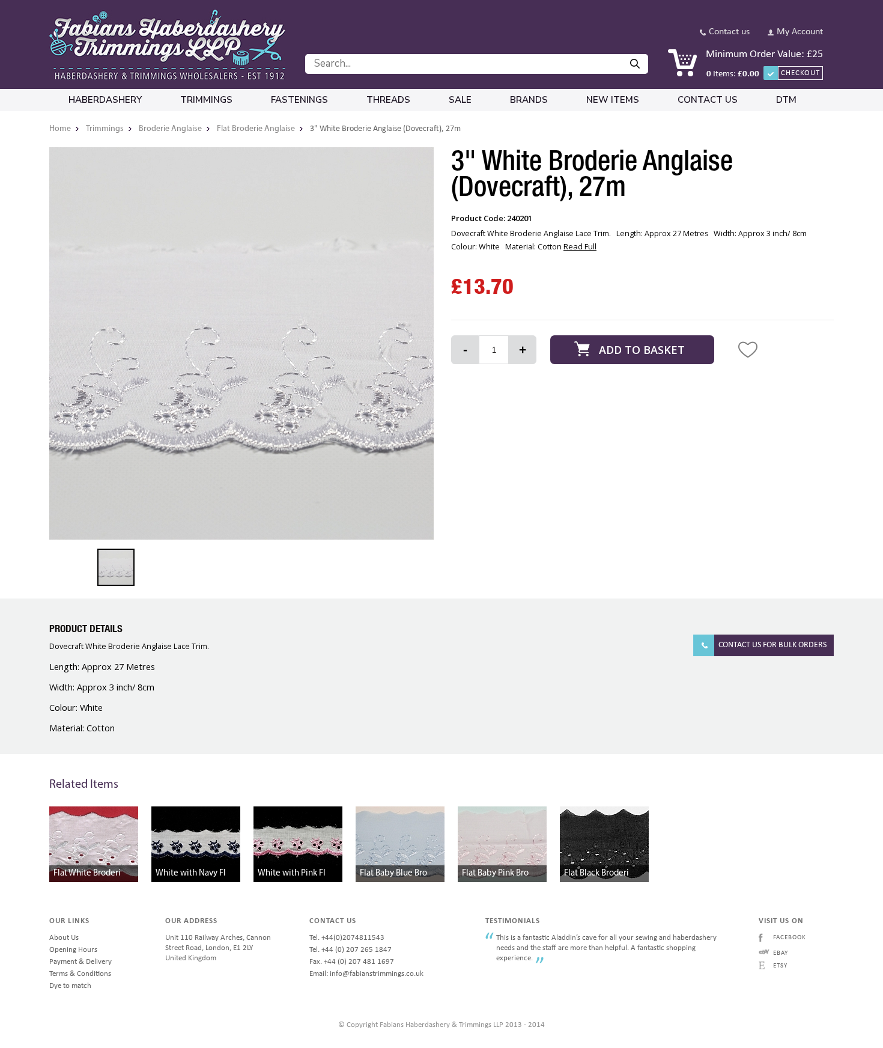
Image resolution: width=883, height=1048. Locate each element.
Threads (388, 100)
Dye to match (70, 986)
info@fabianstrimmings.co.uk (376, 974)
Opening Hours (73, 950)
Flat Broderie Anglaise (256, 128)
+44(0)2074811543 (352, 938)
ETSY (780, 966)
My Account (800, 32)
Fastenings (299, 100)
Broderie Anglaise (170, 128)
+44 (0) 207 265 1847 (356, 950)
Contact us (729, 32)
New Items (612, 100)
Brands (529, 100)
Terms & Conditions (80, 974)
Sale (460, 100)
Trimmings (206, 100)
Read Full (579, 246)
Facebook (789, 937)
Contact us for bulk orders (772, 645)
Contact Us (708, 100)
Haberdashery (105, 100)
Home (60, 128)
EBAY (780, 953)
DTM (786, 100)
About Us (64, 938)
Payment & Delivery (80, 962)
